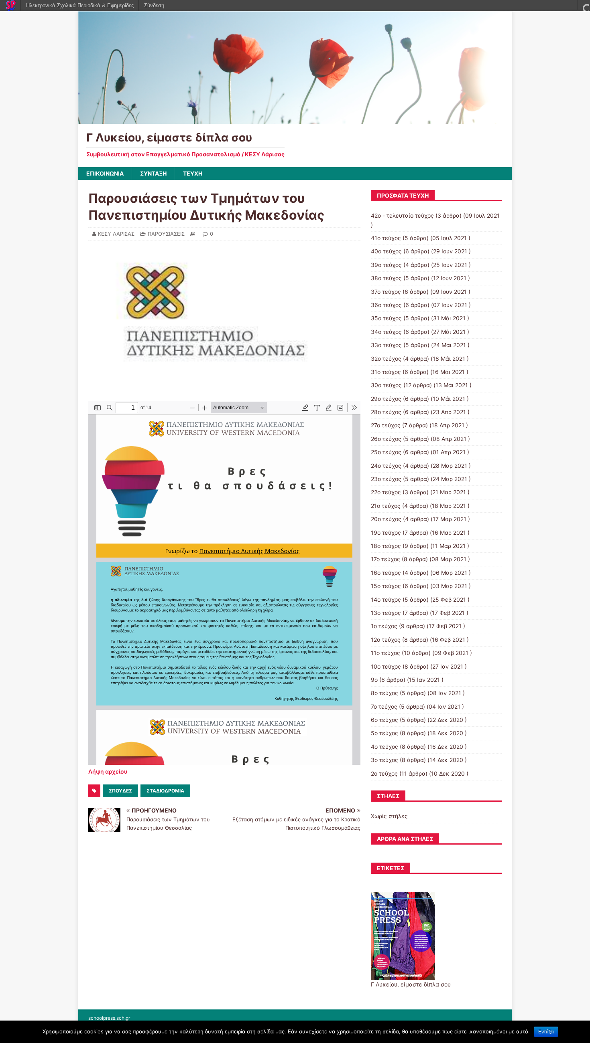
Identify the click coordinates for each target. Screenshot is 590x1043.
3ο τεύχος (384, 759)
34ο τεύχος (386, 331)
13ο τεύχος (386, 612)
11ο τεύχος (385, 652)
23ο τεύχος (386, 478)
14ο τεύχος (386, 599)
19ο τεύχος (386, 532)
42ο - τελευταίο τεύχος (402, 215)
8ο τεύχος (384, 692)
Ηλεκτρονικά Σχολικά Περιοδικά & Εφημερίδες (80, 5)
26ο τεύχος (386, 438)
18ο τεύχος (386, 545)
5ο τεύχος (384, 733)
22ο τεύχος (386, 492)
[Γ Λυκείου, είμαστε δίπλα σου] (295, 119)
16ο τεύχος (386, 572)
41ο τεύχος (386, 237)
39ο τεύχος (386, 264)
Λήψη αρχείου (107, 771)
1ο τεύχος (384, 626)
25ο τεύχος (386, 452)
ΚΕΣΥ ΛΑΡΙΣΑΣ (116, 233)
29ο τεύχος (386, 398)
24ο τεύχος (386, 465)
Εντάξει (546, 1032)
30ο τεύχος (386, 385)
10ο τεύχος (386, 666)
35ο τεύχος (386, 318)
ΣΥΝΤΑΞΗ (153, 173)
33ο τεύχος (386, 345)
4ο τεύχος (384, 746)
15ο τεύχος (386, 585)
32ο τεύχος (386, 358)
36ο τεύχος (386, 304)
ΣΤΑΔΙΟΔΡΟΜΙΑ (165, 791)
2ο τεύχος (384, 773)
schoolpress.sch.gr (109, 1018)
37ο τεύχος (386, 291)
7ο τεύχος (384, 706)
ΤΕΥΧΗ (192, 173)
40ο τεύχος (386, 251)
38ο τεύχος (386, 278)
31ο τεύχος (386, 371)
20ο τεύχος (386, 518)
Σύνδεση (154, 5)
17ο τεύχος (385, 559)
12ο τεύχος (386, 639)
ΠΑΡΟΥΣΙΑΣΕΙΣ (166, 233)
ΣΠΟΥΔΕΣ (120, 791)
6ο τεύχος (384, 719)
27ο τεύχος (386, 425)
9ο (374, 679)
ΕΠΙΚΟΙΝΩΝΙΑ (105, 173)
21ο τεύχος (386, 505)
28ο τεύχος (386, 411)
